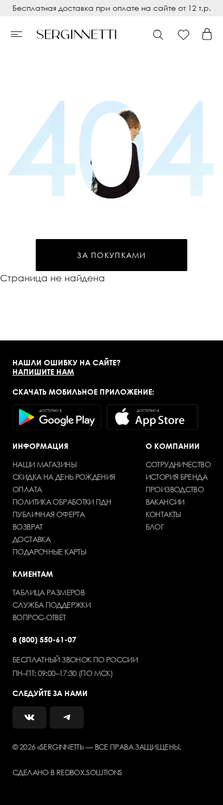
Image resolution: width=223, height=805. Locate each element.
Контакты (163, 514)
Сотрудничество (178, 464)
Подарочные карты (49, 551)
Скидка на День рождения (63, 476)
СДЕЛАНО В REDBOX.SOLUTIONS (67, 772)
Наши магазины (44, 464)
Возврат (27, 526)
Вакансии (165, 501)
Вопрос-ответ (38, 617)
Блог (154, 526)
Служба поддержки (51, 604)
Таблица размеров (48, 592)
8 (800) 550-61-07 (44, 639)
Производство (175, 489)
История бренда (176, 476)
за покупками (111, 255)
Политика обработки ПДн (61, 501)
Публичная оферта (48, 514)
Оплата (27, 489)
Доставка (31, 539)
